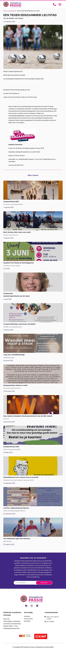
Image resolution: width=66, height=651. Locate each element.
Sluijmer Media (49, 647)
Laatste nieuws (12, 11)
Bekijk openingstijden (52, 624)
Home (5, 11)
